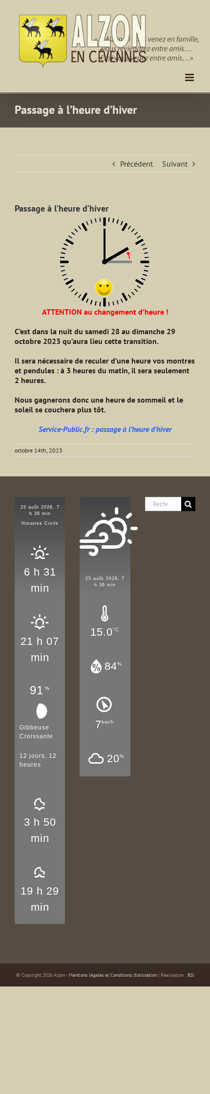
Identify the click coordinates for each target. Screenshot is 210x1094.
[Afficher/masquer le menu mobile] (190, 77)
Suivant (175, 164)
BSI (191, 975)
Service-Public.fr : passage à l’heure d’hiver (105, 429)
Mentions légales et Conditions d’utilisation (113, 975)
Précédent (136, 164)
